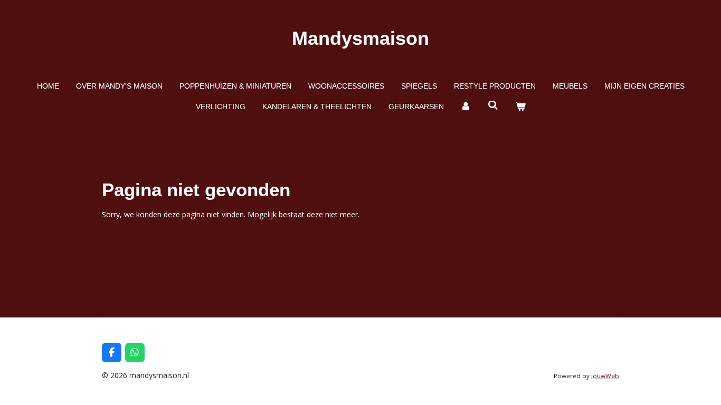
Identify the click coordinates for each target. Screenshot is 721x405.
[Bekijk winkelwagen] (520, 106)
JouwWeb (605, 376)
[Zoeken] (493, 105)
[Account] (466, 106)
